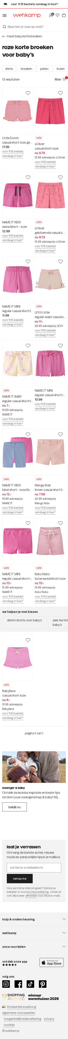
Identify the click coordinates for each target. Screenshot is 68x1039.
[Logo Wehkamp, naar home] (24, 15)
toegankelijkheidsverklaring (22, 1019)
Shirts (9, 69)
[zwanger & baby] (34, 767)
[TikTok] (30, 984)
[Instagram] (6, 984)
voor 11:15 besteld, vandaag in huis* (13, 154)
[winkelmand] (64, 15)
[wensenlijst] (58, 15)
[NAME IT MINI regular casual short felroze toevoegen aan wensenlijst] (28, 261)
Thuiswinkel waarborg (21, 1007)
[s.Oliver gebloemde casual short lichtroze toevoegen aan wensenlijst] (60, 177)
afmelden (31, 895)
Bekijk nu (14, 807)
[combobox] (34, 27)
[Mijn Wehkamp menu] (52, 15)
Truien (60, 69)
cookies (9, 1025)
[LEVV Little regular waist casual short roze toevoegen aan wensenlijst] (60, 261)
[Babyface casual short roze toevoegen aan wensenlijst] (28, 640)
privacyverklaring (38, 892)
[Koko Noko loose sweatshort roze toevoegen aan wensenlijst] (60, 523)
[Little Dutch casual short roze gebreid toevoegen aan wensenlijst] (28, 93)
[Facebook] (18, 984)
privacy (49, 1019)
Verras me (19, 878)
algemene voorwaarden (18, 1013)
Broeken (26, 69)
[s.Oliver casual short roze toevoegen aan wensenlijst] (60, 93)
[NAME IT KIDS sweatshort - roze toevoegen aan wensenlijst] (28, 177)
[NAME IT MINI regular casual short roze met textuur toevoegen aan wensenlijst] (28, 523)
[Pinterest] (43, 984)
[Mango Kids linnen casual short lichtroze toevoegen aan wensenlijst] (60, 434)
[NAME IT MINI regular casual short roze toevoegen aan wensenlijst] (60, 345)
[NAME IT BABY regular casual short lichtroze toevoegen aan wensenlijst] (28, 345)
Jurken (44, 69)
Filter (60, 79)
